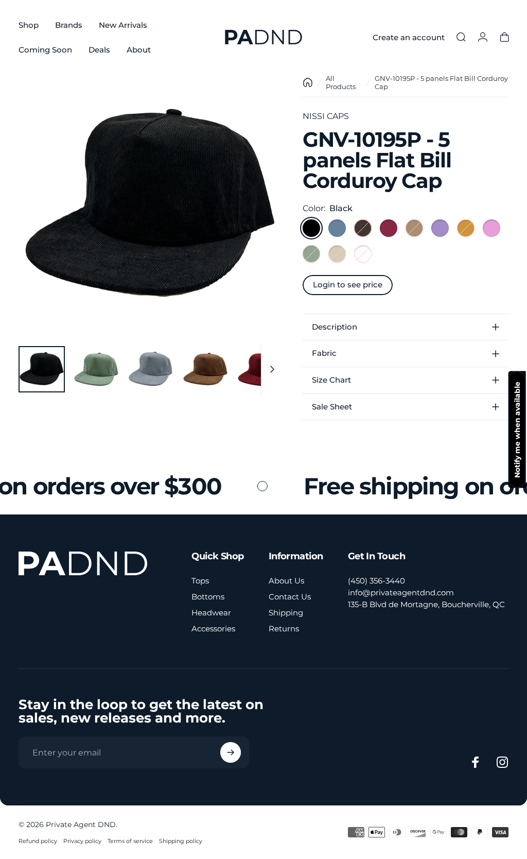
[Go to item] (42, 369)
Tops (200, 581)
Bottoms (207, 597)
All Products (341, 82)
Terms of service (130, 841)
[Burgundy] (388, 228)
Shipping (286, 612)
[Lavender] (440, 228)
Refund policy (38, 841)
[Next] (257, 222)
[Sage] (311, 254)
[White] (363, 254)
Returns (284, 628)
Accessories (213, 628)
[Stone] (337, 254)
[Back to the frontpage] (308, 82)
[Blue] (337, 228)
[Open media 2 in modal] (150, 206)
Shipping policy (180, 841)
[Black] (311, 228)
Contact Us (290, 597)
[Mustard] (466, 228)
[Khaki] (414, 228)
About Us (286, 581)
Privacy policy (82, 841)
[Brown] (363, 228)
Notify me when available (517, 430)
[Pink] (491, 228)
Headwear (211, 612)
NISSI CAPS (326, 116)
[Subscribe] (230, 752)
